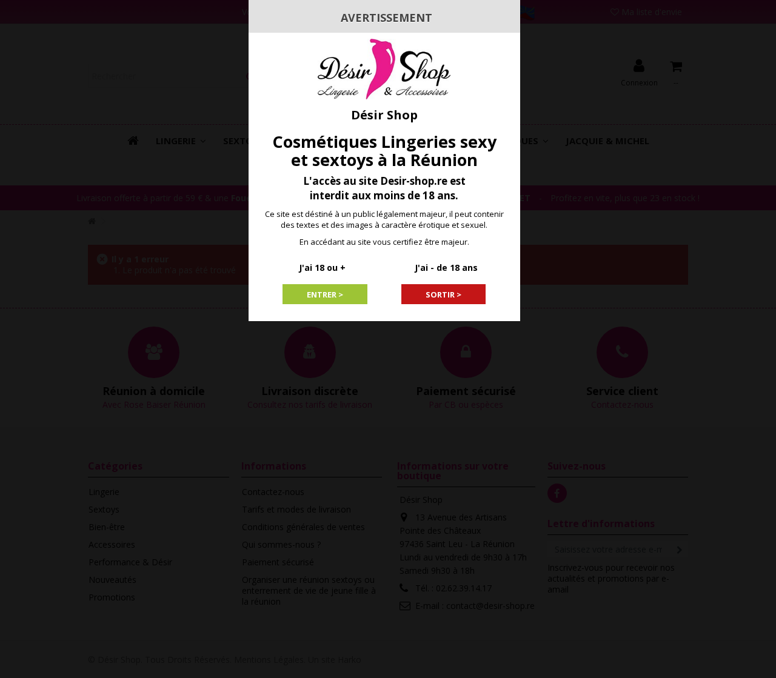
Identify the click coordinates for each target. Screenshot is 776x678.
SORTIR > (443, 294)
